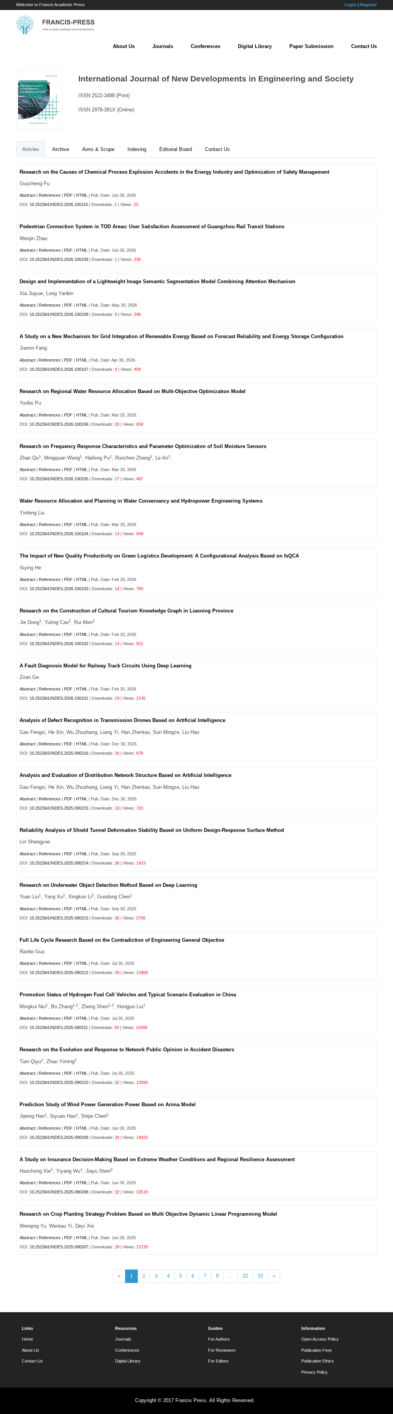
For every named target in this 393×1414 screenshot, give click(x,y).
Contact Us (364, 46)
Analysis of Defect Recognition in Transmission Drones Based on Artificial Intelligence (122, 720)
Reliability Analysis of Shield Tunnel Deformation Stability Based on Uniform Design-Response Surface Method (152, 830)
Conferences (205, 46)
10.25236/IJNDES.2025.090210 (59, 1082)
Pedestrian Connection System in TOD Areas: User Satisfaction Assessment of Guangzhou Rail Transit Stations (152, 226)
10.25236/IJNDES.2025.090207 (59, 1247)
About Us (124, 46)
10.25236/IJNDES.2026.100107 (59, 369)
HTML (82, 195)
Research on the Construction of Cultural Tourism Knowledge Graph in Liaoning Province (126, 611)
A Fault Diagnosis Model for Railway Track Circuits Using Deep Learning (106, 666)
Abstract (27, 195)
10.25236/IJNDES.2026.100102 (59, 643)
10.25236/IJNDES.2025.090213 (59, 918)
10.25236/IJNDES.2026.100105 (59, 478)
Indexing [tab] (136, 149)
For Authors (219, 1339)
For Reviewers (222, 1350)
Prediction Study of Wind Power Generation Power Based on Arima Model (108, 1104)
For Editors (218, 1361)
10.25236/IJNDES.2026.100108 (59, 314)
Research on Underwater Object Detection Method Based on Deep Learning (108, 885)
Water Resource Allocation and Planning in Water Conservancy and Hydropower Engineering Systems (141, 501)
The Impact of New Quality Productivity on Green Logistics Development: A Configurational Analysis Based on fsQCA (159, 556)
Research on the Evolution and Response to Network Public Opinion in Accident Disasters (127, 1049)
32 (245, 1276)
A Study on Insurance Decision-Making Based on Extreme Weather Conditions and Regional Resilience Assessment (157, 1159)
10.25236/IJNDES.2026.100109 (59, 259)
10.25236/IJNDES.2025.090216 (59, 753)
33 (260, 1276)
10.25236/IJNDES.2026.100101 (59, 698)
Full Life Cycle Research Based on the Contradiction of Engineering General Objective (122, 940)
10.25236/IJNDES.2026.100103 (59, 588)
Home (27, 1339)
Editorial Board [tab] (175, 149)
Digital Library (255, 46)
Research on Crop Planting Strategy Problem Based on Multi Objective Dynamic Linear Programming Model (148, 1214)
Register (368, 4)
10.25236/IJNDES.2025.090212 (59, 972)
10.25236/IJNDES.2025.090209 (59, 1137)
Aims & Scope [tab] (98, 149)
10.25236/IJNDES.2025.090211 (59, 1027)
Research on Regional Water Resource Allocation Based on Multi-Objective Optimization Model (133, 391)
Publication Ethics (317, 1361)
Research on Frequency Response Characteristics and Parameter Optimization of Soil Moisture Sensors (143, 446)
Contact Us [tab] (217, 149)
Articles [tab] (30, 149)
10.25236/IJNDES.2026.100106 (59, 424)
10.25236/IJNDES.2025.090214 (59, 863)
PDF (68, 195)
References (50, 195)
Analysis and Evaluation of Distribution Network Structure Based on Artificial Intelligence (125, 775)
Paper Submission (311, 46)
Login (351, 4)
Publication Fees (316, 1350)
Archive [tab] (60, 149)
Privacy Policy (314, 1372)
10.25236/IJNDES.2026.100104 (59, 533)
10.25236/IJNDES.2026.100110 (59, 204)
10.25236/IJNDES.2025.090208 (59, 1192)
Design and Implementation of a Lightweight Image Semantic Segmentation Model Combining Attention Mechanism (158, 281)
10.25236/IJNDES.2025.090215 (59, 808)
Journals (162, 46)
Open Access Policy (320, 1339)
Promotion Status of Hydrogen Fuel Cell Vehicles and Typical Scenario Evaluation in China (128, 994)
